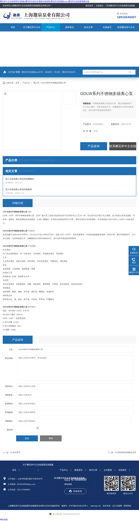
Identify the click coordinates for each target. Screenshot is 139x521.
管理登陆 (127, 506)
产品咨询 (94, 146)
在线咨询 (77, 491)
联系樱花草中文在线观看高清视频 (120, 5)
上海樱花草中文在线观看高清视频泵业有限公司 (30, 5)
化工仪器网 (117, 506)
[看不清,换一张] (69, 428)
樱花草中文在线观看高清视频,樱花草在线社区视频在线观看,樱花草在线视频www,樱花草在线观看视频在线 (44, 1)
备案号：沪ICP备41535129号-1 (74, 506)
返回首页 (89, 5)
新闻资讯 (69, 27)
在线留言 (100, 5)
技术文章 (88, 27)
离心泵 (36, 83)
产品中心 (50, 27)
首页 (13, 27)
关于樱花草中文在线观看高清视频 (38, 465)
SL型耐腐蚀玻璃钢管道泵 (125, 452)
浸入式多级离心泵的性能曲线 (18, 189)
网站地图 (4, 519)
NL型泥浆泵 (15, 452)
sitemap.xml (95, 506)
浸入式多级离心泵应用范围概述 (19, 179)
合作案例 (108, 470)
